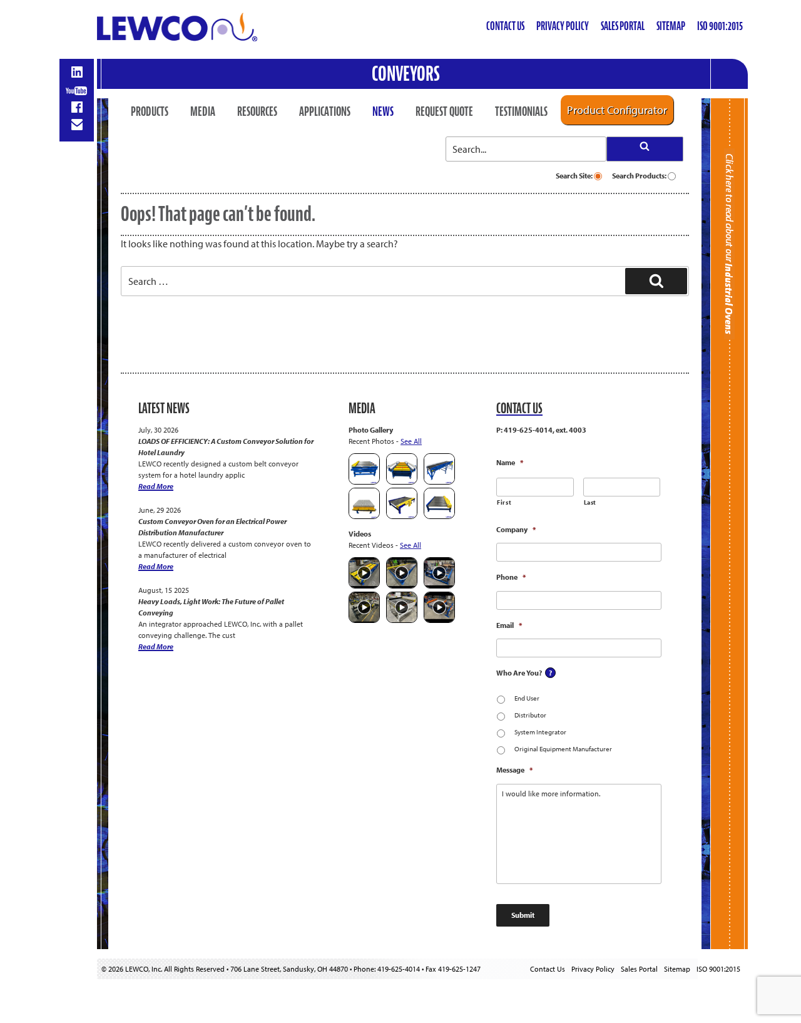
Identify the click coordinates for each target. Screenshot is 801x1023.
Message (514, 769)
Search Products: (640, 175)
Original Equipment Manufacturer (563, 748)
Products (149, 111)
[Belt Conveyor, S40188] (439, 481)
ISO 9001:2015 (720, 26)
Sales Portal (623, 26)
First (504, 502)
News (383, 111)
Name (509, 462)
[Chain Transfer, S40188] (364, 481)
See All (411, 441)
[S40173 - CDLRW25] (401, 516)
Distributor (530, 715)
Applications (324, 111)
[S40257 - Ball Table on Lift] (364, 516)
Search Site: (575, 175)
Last (590, 502)
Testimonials (521, 111)
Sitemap (670, 26)
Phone (511, 577)
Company (516, 529)
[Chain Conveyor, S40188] (401, 481)
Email (509, 625)
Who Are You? (519, 672)
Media (202, 111)
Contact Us (505, 26)
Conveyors (406, 73)
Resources (257, 111)
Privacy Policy (562, 26)
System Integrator (540, 731)
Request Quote (444, 111)
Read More (155, 486)
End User (526, 698)
